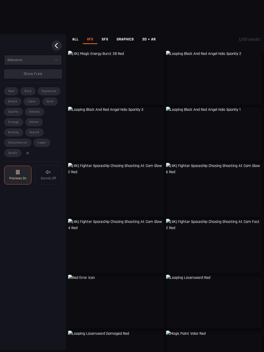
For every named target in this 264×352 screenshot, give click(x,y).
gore (50, 101)
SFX (105, 39)
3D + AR (149, 39)
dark (27, 91)
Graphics (125, 39)
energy (13, 122)
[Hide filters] (57, 45)
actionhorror (17, 143)
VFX (90, 39)
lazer (42, 143)
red (11, 91)
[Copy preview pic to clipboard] (75, 97)
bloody (13, 132)
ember (34, 122)
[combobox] (33, 60)
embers (34, 112)
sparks (13, 112)
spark (12, 153)
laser (32, 101)
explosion (49, 91)
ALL (75, 39)
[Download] (157, 321)
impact (34, 132)
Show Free (33, 73)
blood (12, 101)
